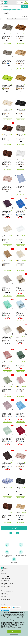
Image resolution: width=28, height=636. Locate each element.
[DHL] (4, 607)
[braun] (8, 38)
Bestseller (9, 18)
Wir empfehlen (3, 18)
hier (8, 628)
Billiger (13, 18)
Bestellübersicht (4, 594)
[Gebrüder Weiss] (9, 607)
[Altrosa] (6, 265)
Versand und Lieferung (5, 578)
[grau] (3, 38)
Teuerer (16, 18)
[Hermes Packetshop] (5, 610)
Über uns (3, 571)
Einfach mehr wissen (5, 599)
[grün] (3, 88)
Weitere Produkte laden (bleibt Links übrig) (14, 527)
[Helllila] (3, 416)
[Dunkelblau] (17, 215)
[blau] (8, 63)
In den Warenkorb (7, 43)
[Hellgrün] (24, 366)
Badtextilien (3, 10)
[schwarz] (17, 114)
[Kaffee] (3, 240)
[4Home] (2, 9)
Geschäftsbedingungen (6, 586)
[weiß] (24, 139)
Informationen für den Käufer (7, 583)
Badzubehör (19, 9)
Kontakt (2, 570)
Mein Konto (3, 593)
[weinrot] (17, 441)
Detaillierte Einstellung (14, 634)
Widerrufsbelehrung (5, 598)
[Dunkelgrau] (19, 265)
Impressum (3, 573)
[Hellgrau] (21, 366)
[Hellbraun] (17, 88)
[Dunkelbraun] (3, 139)
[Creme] (21, 38)
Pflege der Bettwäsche (5, 588)
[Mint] (3, 441)
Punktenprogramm (5, 581)
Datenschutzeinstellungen (6, 626)
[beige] (6, 38)
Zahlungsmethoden (5, 580)
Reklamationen (4, 596)
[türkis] (3, 315)
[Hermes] (16, 607)
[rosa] (21, 139)
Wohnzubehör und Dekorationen (9, 9)
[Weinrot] (3, 215)
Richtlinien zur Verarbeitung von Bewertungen (10, 601)
